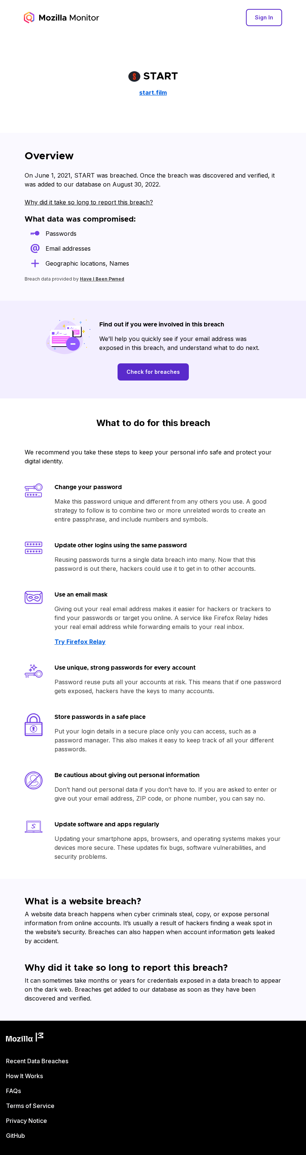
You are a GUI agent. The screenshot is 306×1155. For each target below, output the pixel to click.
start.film (153, 92)
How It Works (24, 1076)
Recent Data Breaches (37, 1061)
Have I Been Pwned (102, 279)
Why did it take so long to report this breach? (89, 202)
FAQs (13, 1091)
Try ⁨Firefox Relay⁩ (80, 641)
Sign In (264, 17)
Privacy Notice (26, 1120)
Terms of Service (30, 1105)
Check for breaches (153, 372)
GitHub (15, 1135)
